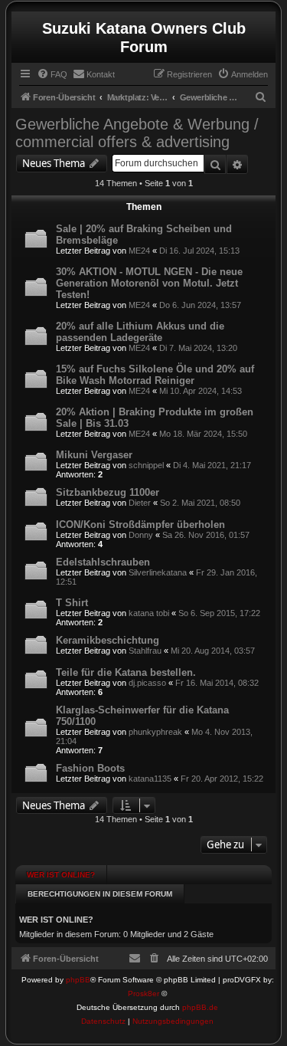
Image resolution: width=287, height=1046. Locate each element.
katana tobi (149, 613)
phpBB (78, 980)
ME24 (139, 250)
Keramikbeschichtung (107, 640)
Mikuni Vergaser (94, 455)
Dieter (140, 502)
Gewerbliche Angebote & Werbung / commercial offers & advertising (137, 133)
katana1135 (150, 778)
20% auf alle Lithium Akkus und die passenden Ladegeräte (140, 331)
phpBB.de (200, 1007)
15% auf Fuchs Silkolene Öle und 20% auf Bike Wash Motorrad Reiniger (155, 374)
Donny (141, 534)
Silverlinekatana (158, 572)
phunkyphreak (155, 731)
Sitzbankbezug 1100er (107, 492)
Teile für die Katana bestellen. (126, 672)
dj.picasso (147, 682)
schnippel (146, 465)
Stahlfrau (145, 650)
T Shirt (72, 602)
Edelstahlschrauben (103, 562)
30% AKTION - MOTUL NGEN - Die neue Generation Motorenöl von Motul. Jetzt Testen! (149, 283)
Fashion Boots (90, 768)
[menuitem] (52, 74)
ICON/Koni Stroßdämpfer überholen (140, 524)
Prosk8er (143, 993)
